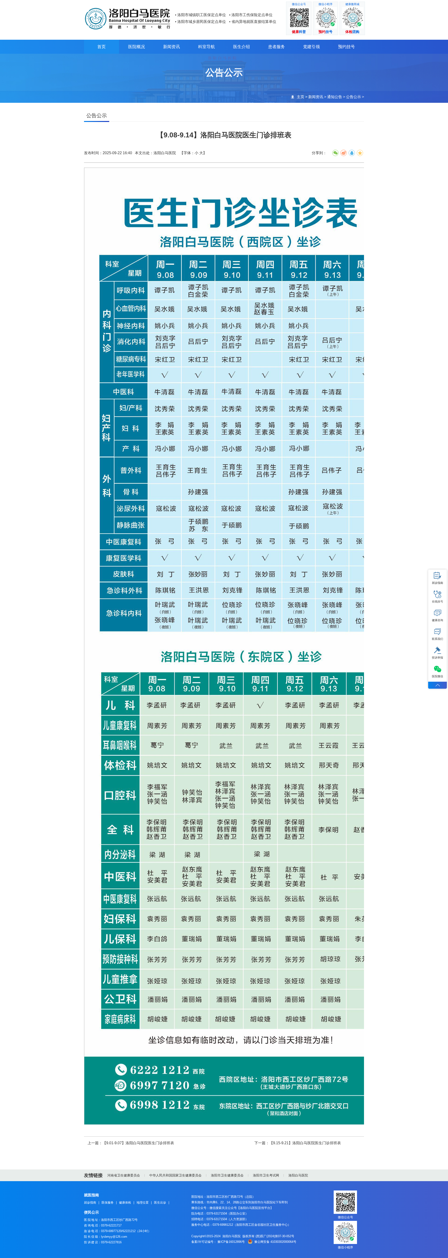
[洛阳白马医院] (128, 8)
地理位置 (142, 1202)
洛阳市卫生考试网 (266, 1175)
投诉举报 (437, 657)
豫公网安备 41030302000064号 (275, 1242)
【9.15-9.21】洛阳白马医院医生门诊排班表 (305, 1143)
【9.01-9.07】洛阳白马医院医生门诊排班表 (138, 1143)
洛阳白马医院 (298, 1175)
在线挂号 (437, 601)
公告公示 (353, 97)
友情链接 (93, 1175)
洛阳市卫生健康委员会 (227, 1175)
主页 (300, 97)
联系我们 (437, 639)
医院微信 (437, 676)
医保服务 (108, 1202)
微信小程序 (345, 1247)
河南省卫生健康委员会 (123, 1175)
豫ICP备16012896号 (231, 1242)
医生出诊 (160, 1202)
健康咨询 (437, 620)
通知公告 (334, 97)
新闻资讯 (315, 97)
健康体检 (125, 1202)
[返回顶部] (437, 685)
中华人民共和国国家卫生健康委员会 (175, 1175)
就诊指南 (90, 1202)
